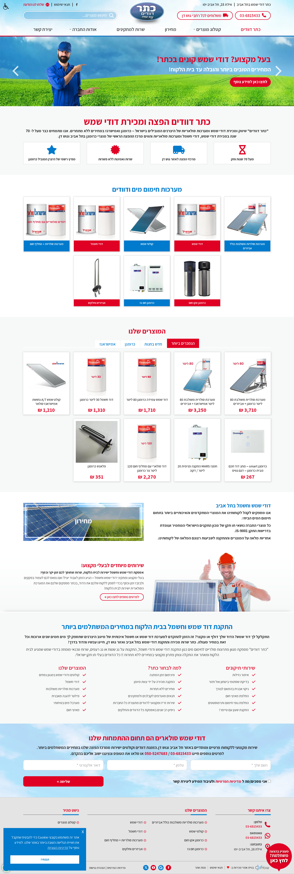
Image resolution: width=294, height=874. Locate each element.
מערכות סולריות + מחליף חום (46, 244)
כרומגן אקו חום (197, 303)
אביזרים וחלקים (96, 303)
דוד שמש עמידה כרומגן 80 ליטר (147, 400)
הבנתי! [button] (45, 859)
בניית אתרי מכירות (244, 867)
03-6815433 (180, 753)
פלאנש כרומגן (97, 466)
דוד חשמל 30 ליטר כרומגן (96, 400)
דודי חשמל (97, 244)
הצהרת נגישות (97, 868)
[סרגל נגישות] (6, 6)
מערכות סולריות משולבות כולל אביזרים (247, 246)
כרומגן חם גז (147, 303)
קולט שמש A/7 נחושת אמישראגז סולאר (46, 402)
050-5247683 (156, 753)
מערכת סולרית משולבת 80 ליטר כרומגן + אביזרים (247, 402)
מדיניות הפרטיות (228, 781)
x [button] (83, 831)
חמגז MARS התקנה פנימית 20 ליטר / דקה (197, 468)
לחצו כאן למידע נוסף (250, 81)
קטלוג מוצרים (67, 822)
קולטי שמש (147, 244)
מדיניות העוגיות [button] (58, 847)
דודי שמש (197, 244)
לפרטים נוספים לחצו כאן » (122, 597)
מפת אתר (200, 867)
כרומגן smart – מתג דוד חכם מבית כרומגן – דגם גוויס (248, 468)
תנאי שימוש (62, 4)
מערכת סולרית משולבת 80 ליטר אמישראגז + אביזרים (197, 402)
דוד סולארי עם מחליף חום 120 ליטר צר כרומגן (147, 468)
